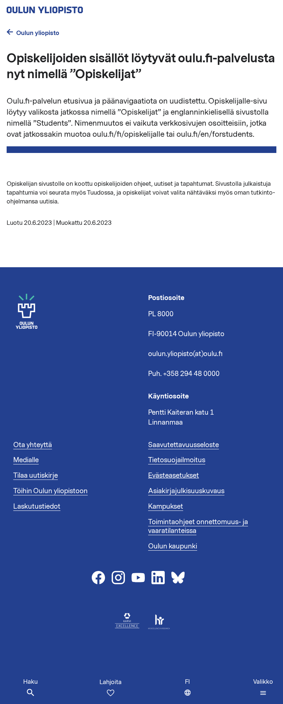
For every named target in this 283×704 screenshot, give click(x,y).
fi (190, 691)
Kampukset (165, 506)
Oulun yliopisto (37, 33)
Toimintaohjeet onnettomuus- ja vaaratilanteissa (198, 526)
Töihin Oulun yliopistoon (50, 491)
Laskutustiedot (36, 506)
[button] (263, 687)
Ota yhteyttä (32, 445)
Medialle (26, 460)
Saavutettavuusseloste (183, 445)
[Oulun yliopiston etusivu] (68, 7)
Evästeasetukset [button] (173, 475)
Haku (30, 682)
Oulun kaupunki (172, 546)
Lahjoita (110, 682)
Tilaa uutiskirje (35, 475)
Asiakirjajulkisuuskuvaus (186, 491)
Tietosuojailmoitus (176, 460)
